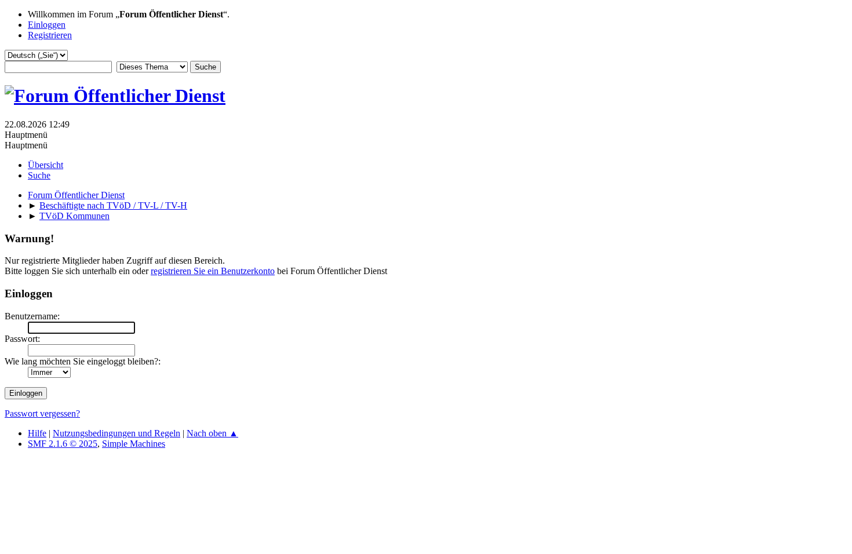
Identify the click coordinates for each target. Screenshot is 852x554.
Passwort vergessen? (42, 413)
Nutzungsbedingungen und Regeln (116, 433)
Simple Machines (133, 444)
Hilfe (37, 433)
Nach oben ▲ (212, 433)
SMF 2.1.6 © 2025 (62, 444)
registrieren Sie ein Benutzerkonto (213, 271)
